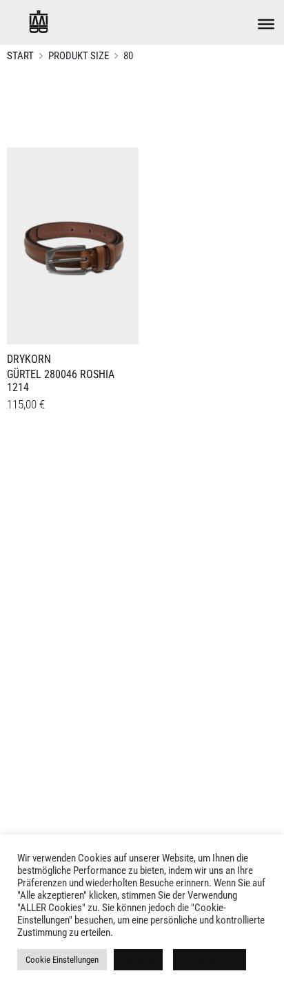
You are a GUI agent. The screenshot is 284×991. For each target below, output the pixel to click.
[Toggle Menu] (266, 24)
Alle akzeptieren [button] (209, 960)
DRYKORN (29, 359)
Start (20, 56)
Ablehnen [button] (138, 960)
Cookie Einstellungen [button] (62, 960)
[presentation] (15, 243)
